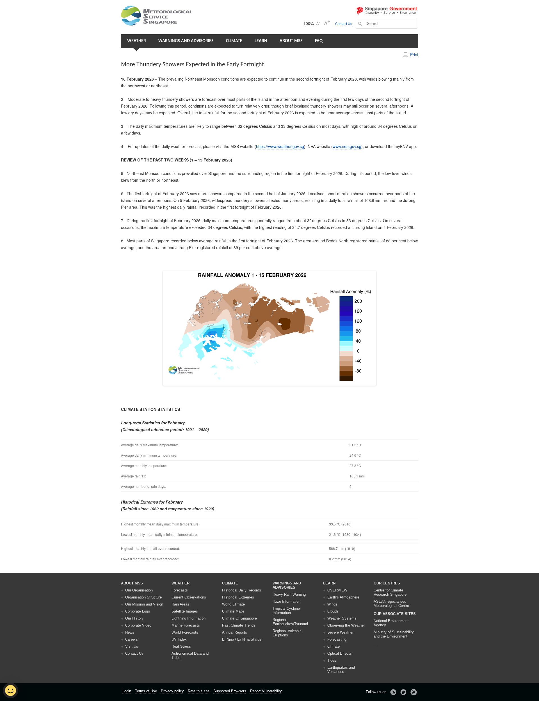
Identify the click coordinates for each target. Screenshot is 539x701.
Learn (261, 41)
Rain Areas (180, 604)
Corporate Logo (137, 611)
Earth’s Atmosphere (343, 597)
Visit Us (131, 646)
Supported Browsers (229, 691)
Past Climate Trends (238, 625)
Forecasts (180, 590)
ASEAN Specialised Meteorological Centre (391, 603)
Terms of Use (146, 691)
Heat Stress (181, 646)
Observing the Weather (346, 625)
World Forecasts (185, 632)
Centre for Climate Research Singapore (390, 592)
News (129, 632)
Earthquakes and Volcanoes (341, 669)
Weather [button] (136, 41)
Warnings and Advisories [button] (186, 41)
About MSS (291, 41)
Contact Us (343, 24)
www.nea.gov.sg (347, 146)
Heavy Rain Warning (289, 594)
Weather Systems (342, 618)
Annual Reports (234, 632)
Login (126, 691)
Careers (131, 639)
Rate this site (198, 691)
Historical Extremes (238, 597)
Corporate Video (138, 625)
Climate (234, 41)
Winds (332, 604)
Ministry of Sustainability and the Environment (394, 634)
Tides (331, 660)
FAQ (319, 41)
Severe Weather (340, 632)
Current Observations (189, 597)
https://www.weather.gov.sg (280, 146)
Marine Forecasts (186, 625)
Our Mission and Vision (144, 604)
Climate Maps (233, 611)
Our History (134, 618)
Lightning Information (188, 618)
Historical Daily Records (241, 590)
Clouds (333, 611)
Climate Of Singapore (239, 618)
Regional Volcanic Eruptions (287, 633)
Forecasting (336, 639)
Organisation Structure (143, 597)
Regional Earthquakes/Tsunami (290, 622)
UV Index (179, 639)
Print (414, 54)
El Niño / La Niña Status (241, 639)
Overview (337, 590)
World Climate (233, 604)
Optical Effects (339, 653)
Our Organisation (139, 590)
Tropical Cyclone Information (286, 610)
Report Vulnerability (266, 691)
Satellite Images (185, 611)
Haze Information (286, 601)
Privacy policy (172, 691)
